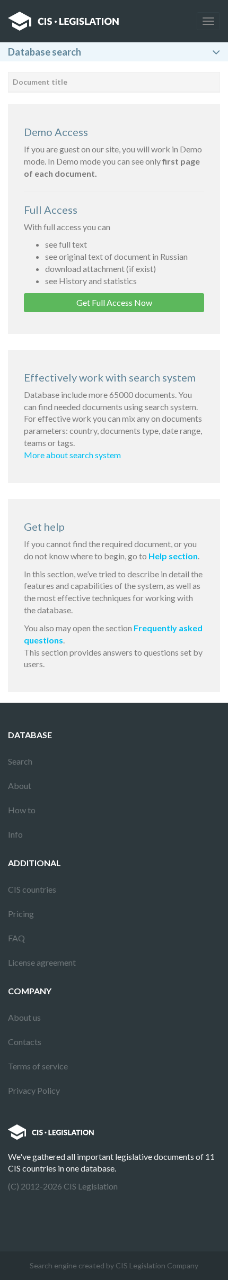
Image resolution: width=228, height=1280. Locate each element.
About (19, 785)
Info (15, 834)
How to (22, 810)
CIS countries (32, 889)
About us (24, 1017)
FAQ (16, 938)
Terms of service (38, 1066)
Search (20, 761)
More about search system (72, 455)
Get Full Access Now (114, 302)
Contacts (24, 1042)
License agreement (42, 962)
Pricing (21, 914)
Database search (44, 52)
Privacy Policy (34, 1090)
